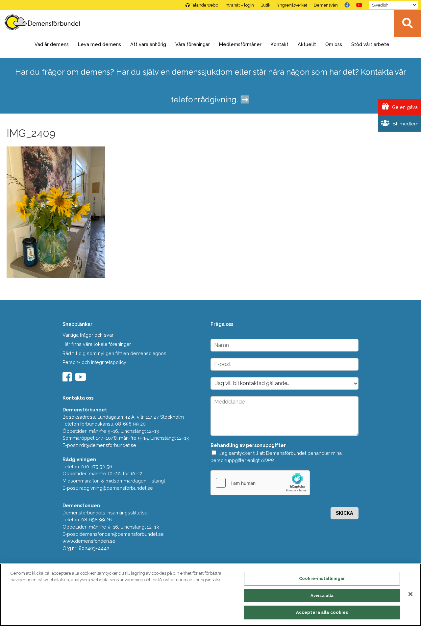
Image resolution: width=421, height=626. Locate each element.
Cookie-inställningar (322, 578)
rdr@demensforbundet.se (107, 445)
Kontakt (279, 44)
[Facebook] (347, 5)
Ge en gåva (404, 107)
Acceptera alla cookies (322, 612)
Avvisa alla (322, 595)
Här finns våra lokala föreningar (96, 344)
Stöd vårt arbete (370, 44)
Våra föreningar (192, 44)
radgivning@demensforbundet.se (116, 488)
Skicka (344, 513)
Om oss (333, 44)
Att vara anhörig (148, 44)
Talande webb (204, 5)
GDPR (267, 460)
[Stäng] (410, 594)
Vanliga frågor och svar (87, 335)
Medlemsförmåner (240, 44)
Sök (407, 23)
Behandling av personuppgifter (249, 445)
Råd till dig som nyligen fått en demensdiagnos (114, 353)
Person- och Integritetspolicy (94, 362)
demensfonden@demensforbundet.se (121, 534)
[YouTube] (359, 5)
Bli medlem (404, 123)
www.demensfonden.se (88, 541)
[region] (210, 594)
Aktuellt (307, 44)
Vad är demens (52, 44)
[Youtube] (81, 379)
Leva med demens (99, 44)
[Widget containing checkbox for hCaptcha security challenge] (260, 482)
